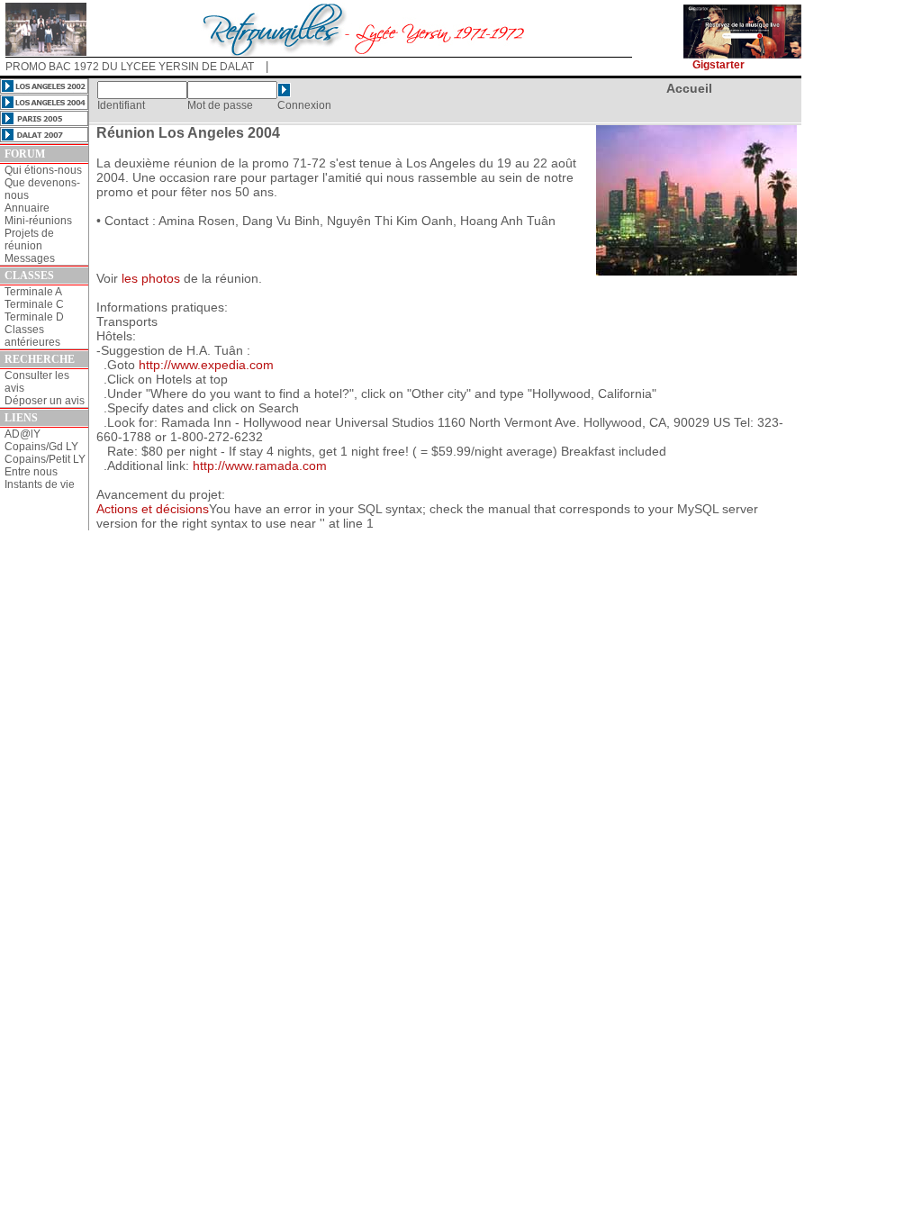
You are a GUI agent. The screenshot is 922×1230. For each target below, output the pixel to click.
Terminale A (33, 291)
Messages (30, 258)
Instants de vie (40, 484)
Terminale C (34, 304)
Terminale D (34, 317)
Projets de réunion (29, 239)
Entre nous (31, 472)
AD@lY (23, 434)
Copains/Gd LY (41, 446)
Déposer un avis (45, 400)
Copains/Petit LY (45, 459)
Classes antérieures (32, 335)
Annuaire (27, 208)
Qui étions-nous (43, 170)
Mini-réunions (38, 220)
